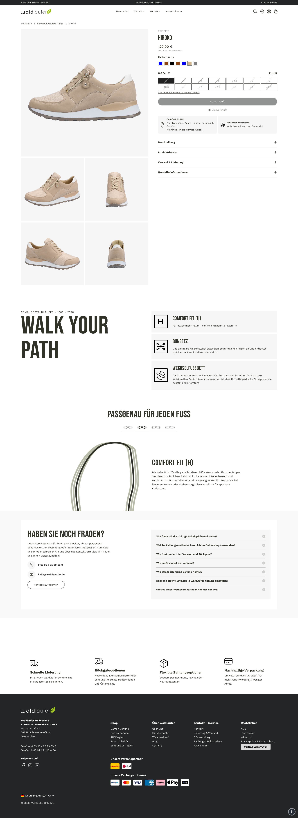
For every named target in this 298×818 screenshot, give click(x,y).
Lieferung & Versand (206, 733)
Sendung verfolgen (122, 745)
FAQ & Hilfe (201, 745)
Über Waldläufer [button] (163, 723)
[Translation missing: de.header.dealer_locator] (262, 11)
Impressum (247, 733)
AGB (243, 728)
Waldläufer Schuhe (41, 803)
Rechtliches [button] (249, 723)
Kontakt (198, 728)
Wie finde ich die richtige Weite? (185, 129)
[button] (292, 812)
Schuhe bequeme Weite (50, 23)
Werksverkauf (160, 737)
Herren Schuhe (120, 733)
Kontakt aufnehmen (46, 584)
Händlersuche (160, 733)
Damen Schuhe (120, 728)
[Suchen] (255, 11)
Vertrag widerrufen (255, 746)
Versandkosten (175, 50)
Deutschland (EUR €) (38, 795)
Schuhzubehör (119, 741)
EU (270, 73)
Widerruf (246, 737)
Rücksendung (202, 737)
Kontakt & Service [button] (206, 723)
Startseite (26, 23)
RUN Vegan (117, 737)
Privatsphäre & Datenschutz (258, 741)
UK (275, 73)
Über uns (157, 728)
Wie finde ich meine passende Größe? (179, 92)
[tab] (128, 428)
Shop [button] (114, 723)
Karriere (157, 745)
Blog (155, 741)
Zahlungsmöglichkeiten (208, 741)
